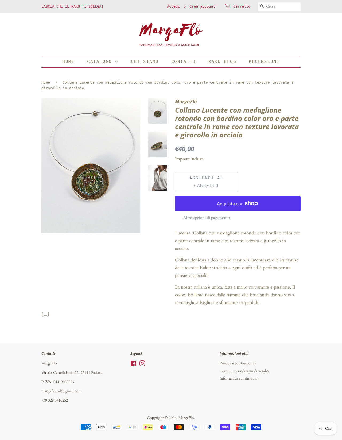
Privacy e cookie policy (238, 363)
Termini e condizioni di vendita (245, 371)
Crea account (202, 6)
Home (68, 61)
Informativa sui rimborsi (239, 378)
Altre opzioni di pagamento (206, 217)
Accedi (173, 6)
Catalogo (101, 61)
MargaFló (186, 417)
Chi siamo (145, 61)
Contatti (183, 61)
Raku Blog (222, 61)
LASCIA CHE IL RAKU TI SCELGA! (72, 6)
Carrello (241, 6)
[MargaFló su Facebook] (133, 364)
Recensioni (264, 61)
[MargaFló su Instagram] (142, 364)
